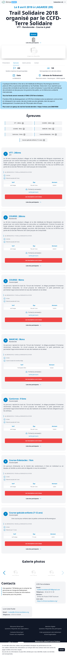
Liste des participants (32, 202)
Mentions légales (50, 626)
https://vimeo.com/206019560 (48, 107)
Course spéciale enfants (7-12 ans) (32, 140)
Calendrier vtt (58, 2)
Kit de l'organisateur (50, 634)
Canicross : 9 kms (17, 134)
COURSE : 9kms (17, 129)
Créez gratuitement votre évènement (50, 632)
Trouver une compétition (17, 634)
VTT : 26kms (17, 123)
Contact (36, 63)
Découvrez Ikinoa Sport (17, 626)
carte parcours (33, 192)
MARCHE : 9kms (46, 129)
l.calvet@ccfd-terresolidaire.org (18, 612)
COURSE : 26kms (47, 123)
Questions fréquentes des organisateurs (17, 628)
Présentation (6, 63)
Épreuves (33, 34)
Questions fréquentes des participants (50, 628)
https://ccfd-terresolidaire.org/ (47, 601)
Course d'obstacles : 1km (47, 134)
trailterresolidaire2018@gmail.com (48, 590)
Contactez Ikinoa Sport (16, 632)
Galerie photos (26, 63)
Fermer (61, 649)
